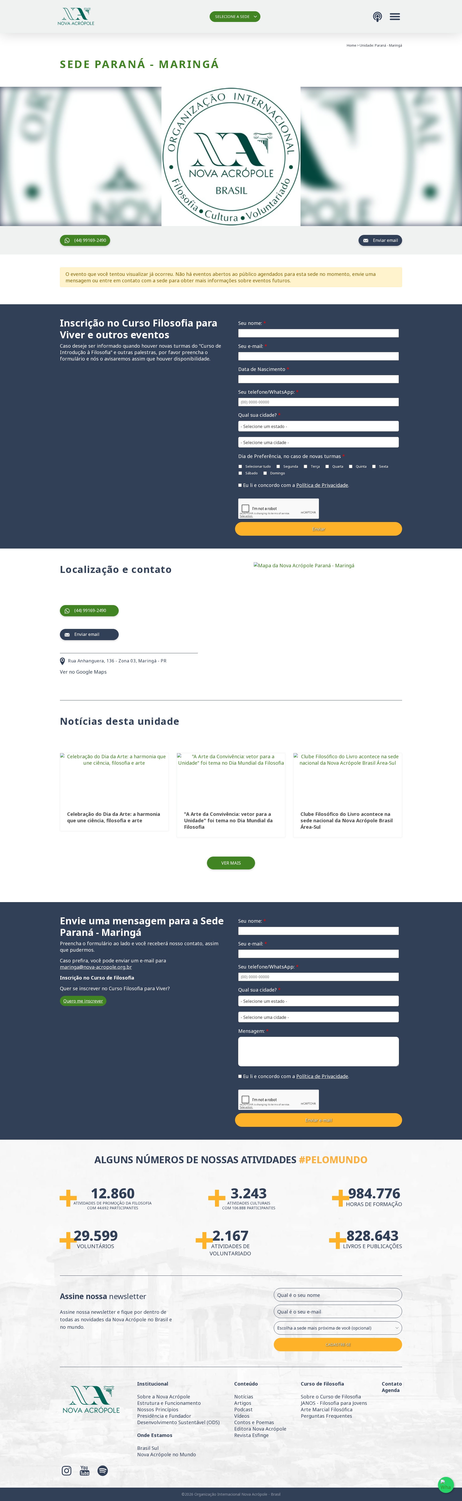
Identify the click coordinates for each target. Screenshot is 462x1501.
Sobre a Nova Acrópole (163, 1396)
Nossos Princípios (157, 1409)
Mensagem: (253, 1031)
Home (351, 45)
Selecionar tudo (258, 466)
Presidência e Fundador (164, 1416)
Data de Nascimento (263, 369)
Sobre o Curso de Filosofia (331, 1396)
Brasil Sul (148, 1448)
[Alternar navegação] (395, 16)
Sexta (383, 466)
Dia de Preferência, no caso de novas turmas (291, 456)
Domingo (277, 473)
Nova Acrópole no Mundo (166, 1454)
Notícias (243, 1396)
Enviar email (385, 240)
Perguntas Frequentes (326, 1416)
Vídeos (241, 1416)
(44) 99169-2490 (90, 240)
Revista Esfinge (251, 1435)
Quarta (337, 466)
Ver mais (231, 863)
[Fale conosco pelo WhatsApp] (446, 1485)
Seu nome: (252, 323)
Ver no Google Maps (83, 672)
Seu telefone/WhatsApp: (268, 392)
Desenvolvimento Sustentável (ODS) (178, 1422)
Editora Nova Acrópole (260, 1428)
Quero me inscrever (83, 1001)
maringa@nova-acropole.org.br (96, 967)
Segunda (290, 466)
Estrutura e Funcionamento (169, 1403)
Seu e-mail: (252, 346)
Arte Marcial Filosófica (326, 1409)
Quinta (361, 466)
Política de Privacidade (322, 485)
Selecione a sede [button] (232, 16)
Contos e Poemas (254, 1422)
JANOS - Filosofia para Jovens (334, 1403)
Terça (315, 466)
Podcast (243, 1409)
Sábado (251, 473)
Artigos (242, 1403)
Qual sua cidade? (259, 415)
